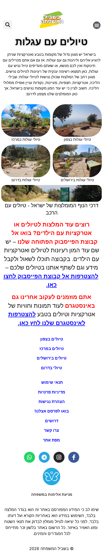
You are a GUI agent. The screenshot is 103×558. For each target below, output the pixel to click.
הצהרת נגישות (51, 402)
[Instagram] (59, 457)
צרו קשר (51, 430)
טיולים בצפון (51, 339)
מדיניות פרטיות (51, 392)
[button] (96, 25)
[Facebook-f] (73, 457)
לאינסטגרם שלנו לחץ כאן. (51, 323)
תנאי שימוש (51, 382)
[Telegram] (44, 457)
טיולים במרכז (52, 348)
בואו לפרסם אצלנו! (51, 411)
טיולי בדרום (51, 368)
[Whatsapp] (29, 457)
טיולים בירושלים (51, 358)
